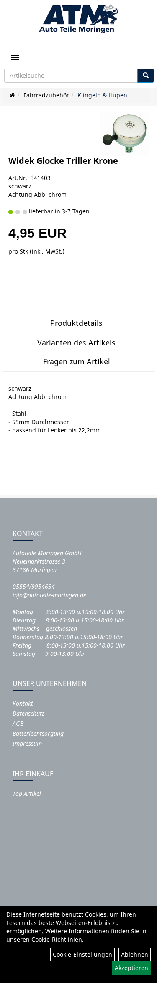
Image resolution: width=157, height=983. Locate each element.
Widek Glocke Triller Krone (63, 160)
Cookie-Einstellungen (82, 954)
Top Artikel (27, 794)
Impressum (27, 743)
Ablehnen (134, 954)
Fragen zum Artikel (76, 361)
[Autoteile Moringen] (78, 18)
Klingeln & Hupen (102, 95)
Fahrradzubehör (46, 95)
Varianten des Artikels (76, 343)
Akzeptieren (131, 968)
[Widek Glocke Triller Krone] (124, 134)
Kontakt (23, 703)
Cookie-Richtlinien (56, 939)
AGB (18, 723)
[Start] (12, 95)
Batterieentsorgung (38, 733)
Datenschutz (28, 713)
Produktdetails (76, 323)
